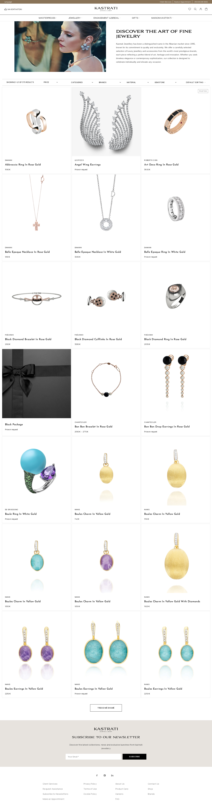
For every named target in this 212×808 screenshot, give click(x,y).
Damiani (8, 160)
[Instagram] (104, 775)
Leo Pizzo (79, 160)
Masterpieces (47, 18)
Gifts (135, 18)
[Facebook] (97, 775)
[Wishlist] (189, 9)
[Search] (195, 9)
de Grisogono (11, 509)
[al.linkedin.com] (118, 775)
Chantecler (81, 422)
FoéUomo (9, 335)
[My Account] (201, 9)
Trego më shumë (106, 708)
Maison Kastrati (161, 18)
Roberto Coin (150, 160)
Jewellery (75, 18)
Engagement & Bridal (106, 18)
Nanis (77, 509)
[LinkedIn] (112, 775)
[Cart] (206, 9)
